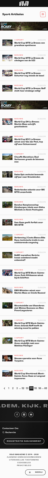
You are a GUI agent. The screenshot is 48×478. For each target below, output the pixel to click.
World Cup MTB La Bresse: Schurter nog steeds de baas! (29, 74)
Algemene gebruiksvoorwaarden (24, 457)
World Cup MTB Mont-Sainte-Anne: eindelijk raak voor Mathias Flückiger (29, 343)
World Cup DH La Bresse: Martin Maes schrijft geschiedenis (26, 124)
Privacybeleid (24, 465)
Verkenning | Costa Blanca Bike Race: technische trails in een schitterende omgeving (29, 240)
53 (27, 388)
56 (39, 388)
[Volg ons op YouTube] (31, 414)
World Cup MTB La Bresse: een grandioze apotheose (29, 44)
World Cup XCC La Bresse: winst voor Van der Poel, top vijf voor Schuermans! (28, 141)
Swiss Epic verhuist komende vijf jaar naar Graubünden (28, 176)
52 (23, 388)
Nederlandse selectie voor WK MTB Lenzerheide (29, 191)
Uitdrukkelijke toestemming (24, 460)
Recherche (10, 432)
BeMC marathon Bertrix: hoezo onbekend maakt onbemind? (27, 257)
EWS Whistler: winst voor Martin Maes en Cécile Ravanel (29, 291)
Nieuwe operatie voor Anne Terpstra (28, 359)
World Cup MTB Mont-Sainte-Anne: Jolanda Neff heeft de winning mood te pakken (29, 325)
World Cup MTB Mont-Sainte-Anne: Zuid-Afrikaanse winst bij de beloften (29, 275)
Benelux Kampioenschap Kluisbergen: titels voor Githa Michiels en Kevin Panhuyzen (29, 207)
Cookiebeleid (24, 463)
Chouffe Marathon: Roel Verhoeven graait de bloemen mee (29, 159)
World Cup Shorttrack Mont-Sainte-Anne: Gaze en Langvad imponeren (29, 376)
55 (35, 388)
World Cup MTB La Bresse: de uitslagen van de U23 (29, 59)
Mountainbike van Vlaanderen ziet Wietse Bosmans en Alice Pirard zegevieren (29, 308)
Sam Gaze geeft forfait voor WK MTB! (28, 224)
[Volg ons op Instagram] (24, 414)
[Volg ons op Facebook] (17, 414)
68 (45, 388)
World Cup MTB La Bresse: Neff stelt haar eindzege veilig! (29, 89)
